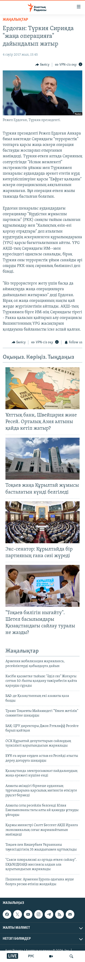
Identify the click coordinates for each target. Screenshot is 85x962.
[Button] (42, 65)
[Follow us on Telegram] (49, 914)
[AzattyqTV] (51, 956)
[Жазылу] (70, 914)
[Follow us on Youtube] (28, 914)
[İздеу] (71, 956)
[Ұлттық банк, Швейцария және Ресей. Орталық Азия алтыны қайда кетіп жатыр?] (42, 388)
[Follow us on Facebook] (7, 914)
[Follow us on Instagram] (38, 914)
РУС (31, 956)
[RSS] (59, 914)
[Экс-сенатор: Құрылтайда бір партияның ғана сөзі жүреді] (42, 522)
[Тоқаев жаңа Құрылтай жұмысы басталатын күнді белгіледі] (42, 459)
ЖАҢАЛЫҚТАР (15, 20)
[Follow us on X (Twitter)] (17, 914)
